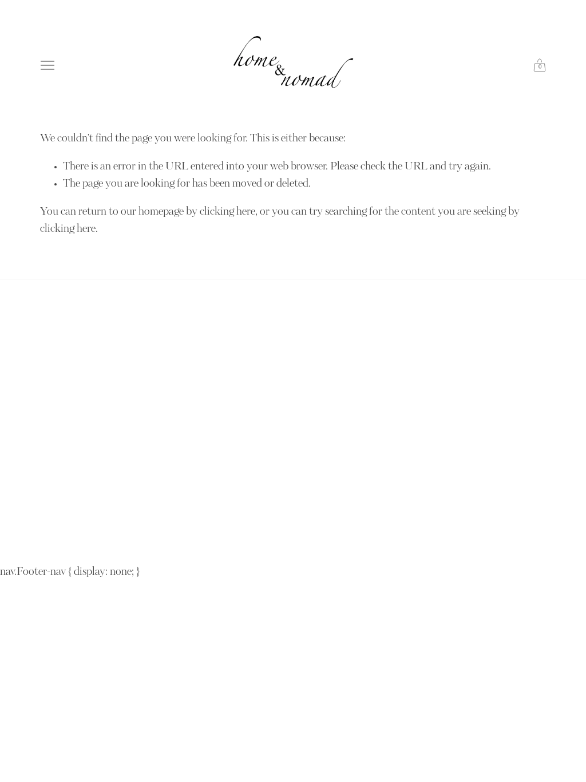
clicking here (227, 212)
